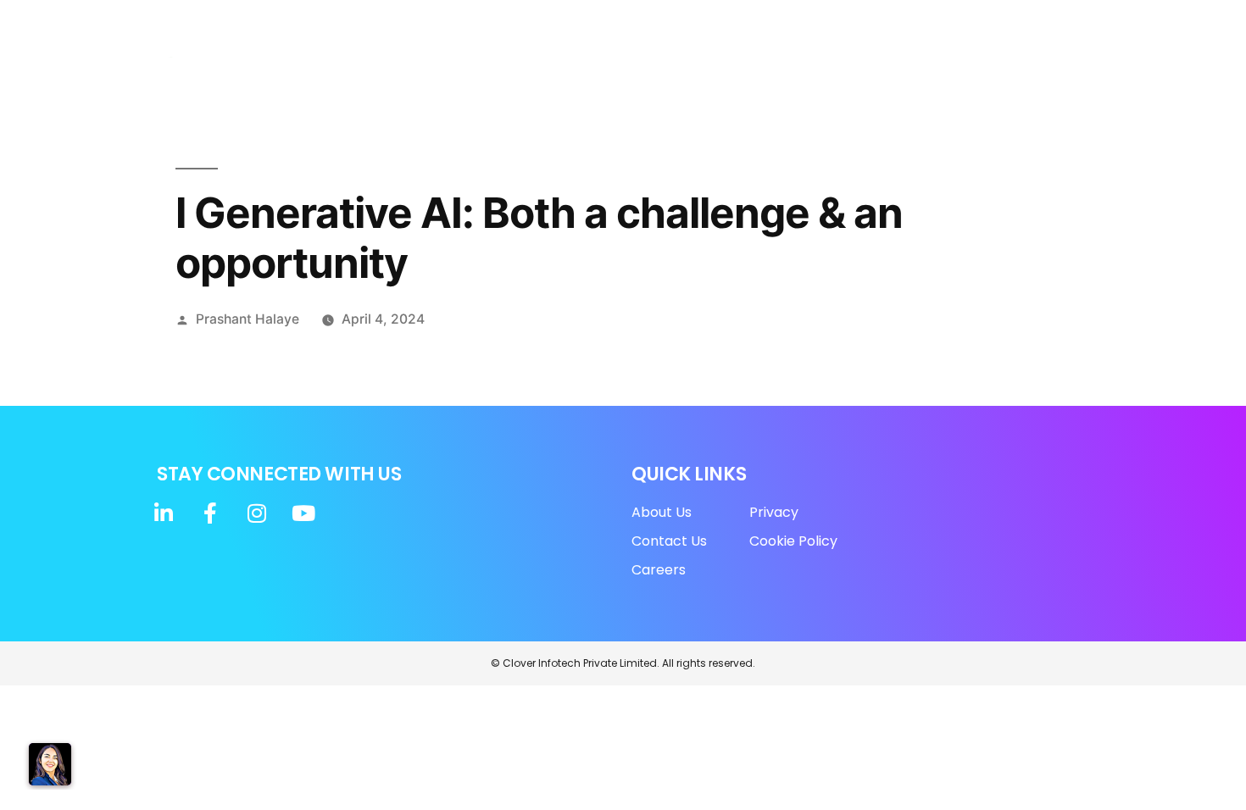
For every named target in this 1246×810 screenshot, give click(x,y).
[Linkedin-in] (949, 23)
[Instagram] (1019, 23)
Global (884, 75)
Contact (1049, 75)
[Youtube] (1053, 23)
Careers (971, 75)
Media (767, 75)
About (469, 75)
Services (557, 75)
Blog (824, 75)
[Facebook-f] (984, 23)
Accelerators (665, 75)
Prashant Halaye (247, 319)
